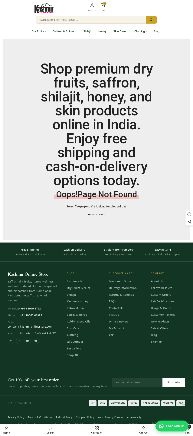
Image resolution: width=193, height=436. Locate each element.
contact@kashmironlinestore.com (30, 326)
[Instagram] (11, 341)
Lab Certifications (162, 301)
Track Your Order (120, 281)
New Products (160, 321)
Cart (111, 335)
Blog (157, 31)
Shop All (72, 355)
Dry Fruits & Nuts (78, 288)
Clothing (140, 31)
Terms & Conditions (40, 417)
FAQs (112, 301)
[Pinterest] (36, 341)
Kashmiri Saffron (78, 281)
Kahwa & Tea (75, 308)
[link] (50, 429)
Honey (102, 31)
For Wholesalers (161, 288)
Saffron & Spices (65, 31)
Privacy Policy (16, 417)
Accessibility (134, 417)
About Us (157, 281)
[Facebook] (19, 341)
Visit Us (114, 314)
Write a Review (118, 321)
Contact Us (116, 308)
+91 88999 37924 (31, 308)
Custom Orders (161, 294)
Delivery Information (123, 288)
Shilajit (87, 31)
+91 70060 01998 (31, 315)
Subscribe (174, 382)
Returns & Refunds (121, 294)
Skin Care (120, 31)
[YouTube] (27, 341)
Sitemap (156, 341)
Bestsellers (74, 348)
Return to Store (96, 214)
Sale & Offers (159, 328)
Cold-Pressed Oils (78, 321)
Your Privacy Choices (110, 417)
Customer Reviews (163, 314)
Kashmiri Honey (77, 301)
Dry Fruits (39, 31)
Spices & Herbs (77, 314)
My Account (116, 328)
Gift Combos (75, 341)
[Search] (151, 20)
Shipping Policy (85, 417)
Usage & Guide (161, 308)
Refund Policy (64, 417)
